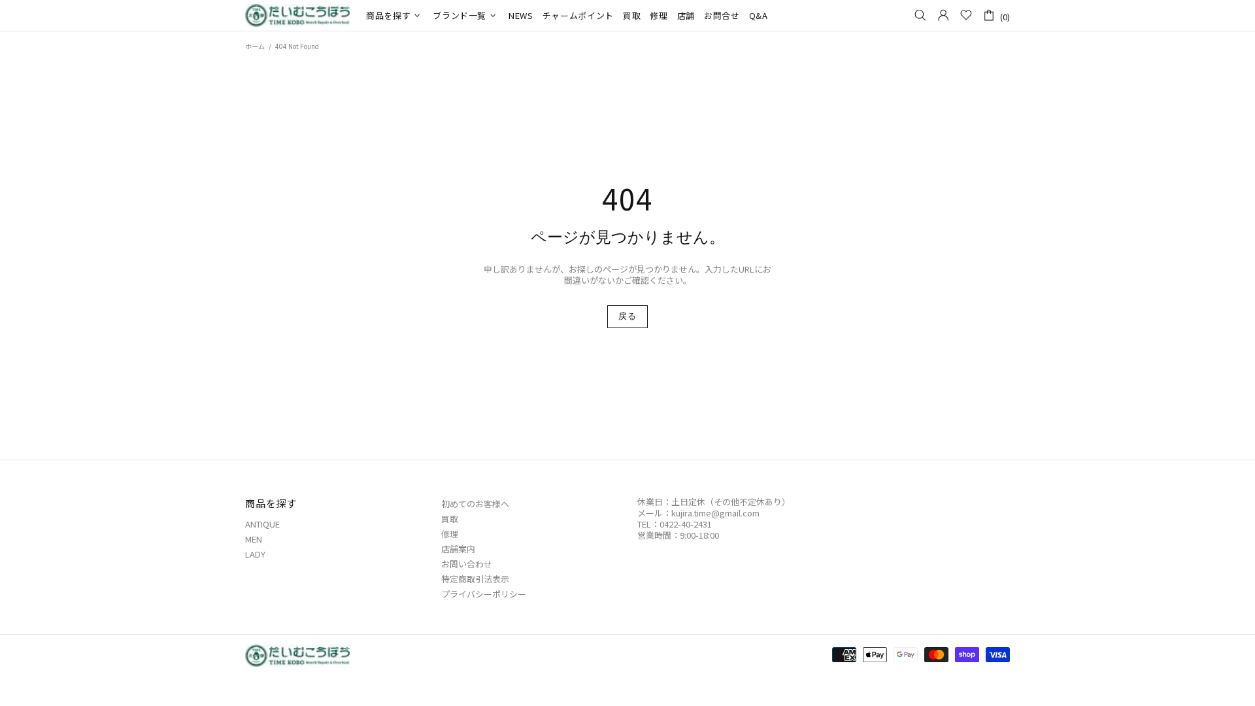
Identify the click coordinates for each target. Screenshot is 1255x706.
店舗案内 (458, 548)
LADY (255, 554)
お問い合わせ (466, 563)
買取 (449, 518)
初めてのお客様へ (475, 503)
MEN (253, 539)
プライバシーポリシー (483, 593)
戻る (627, 316)
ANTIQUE (262, 524)
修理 (449, 533)
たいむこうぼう (297, 15)
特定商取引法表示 (475, 578)
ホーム (255, 46)
